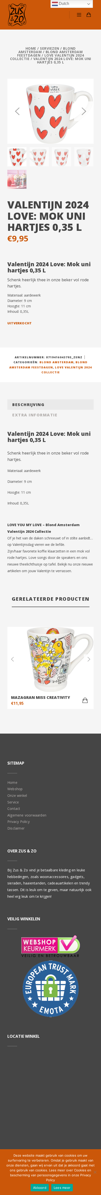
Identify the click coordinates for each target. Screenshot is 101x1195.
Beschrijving (28, 404)
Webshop (15, 788)
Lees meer (62, 1188)
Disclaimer (16, 828)
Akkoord (39, 1188)
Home (30, 48)
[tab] (50, 404)
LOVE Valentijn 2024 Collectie (47, 57)
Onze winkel (17, 795)
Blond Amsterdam (56, 362)
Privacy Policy (18, 821)
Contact (13, 808)
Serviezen (49, 48)
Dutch (63, 3)
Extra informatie (34, 415)
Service (13, 802)
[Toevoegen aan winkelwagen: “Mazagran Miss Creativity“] (85, 700)
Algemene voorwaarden (26, 815)
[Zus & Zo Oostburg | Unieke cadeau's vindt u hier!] (17, 14)
